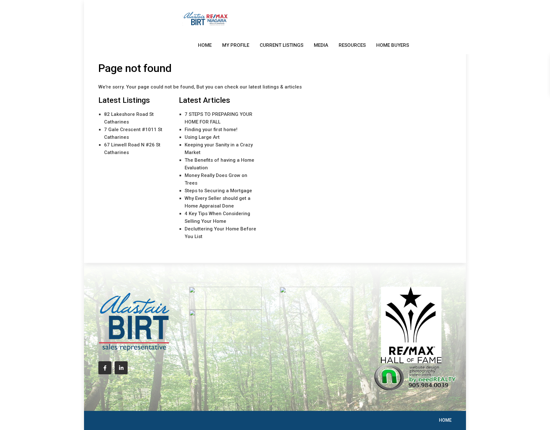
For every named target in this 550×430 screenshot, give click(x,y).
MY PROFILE (235, 45)
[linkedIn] (121, 367)
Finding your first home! (211, 129)
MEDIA (321, 45)
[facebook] (104, 367)
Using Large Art (202, 137)
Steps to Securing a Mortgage (218, 191)
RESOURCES (352, 45)
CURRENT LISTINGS (281, 45)
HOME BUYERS (392, 45)
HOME (205, 45)
